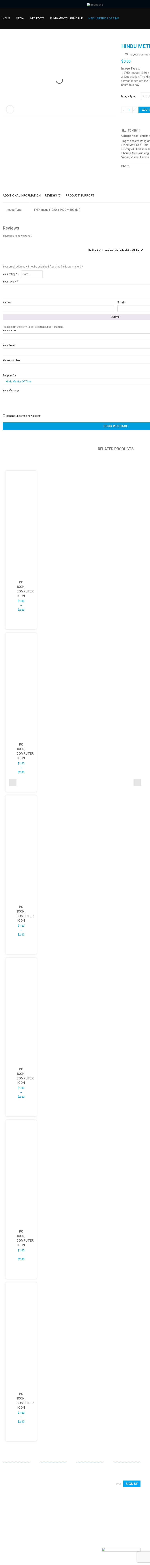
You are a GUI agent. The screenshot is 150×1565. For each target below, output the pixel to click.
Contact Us (82, 1473)
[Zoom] (10, 109)
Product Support (80, 195)
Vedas (125, 157)
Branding (45, 1478)
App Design (46, 1473)
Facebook (11, 1519)
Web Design (46, 1468)
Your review (10, 281)
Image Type (128, 96)
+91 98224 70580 (13, 1512)
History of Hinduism (134, 149)
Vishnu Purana (140, 157)
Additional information (22, 195)
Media (20, 18)
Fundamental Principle (66, 18)
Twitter (17, 1519)
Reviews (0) (53, 195)
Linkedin (5, 1519)
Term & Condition (86, 1494)
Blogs (79, 1484)
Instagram (23, 1519)
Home (6, 18)
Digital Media (47, 1484)
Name (7, 302)
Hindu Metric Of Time (135, 145)
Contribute (82, 1478)
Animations (46, 1489)
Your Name (9, 330)
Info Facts (37, 18)
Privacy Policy (84, 1489)
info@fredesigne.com (15, 1507)
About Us (81, 1468)
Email (121, 302)
